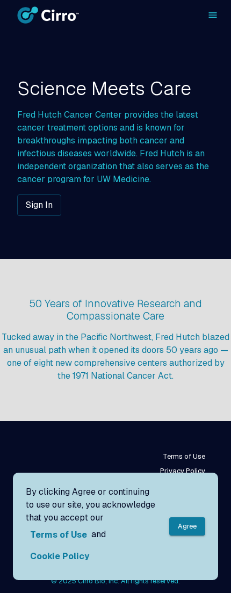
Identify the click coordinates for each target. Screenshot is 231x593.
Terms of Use (184, 456)
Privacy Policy (182, 470)
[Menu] (212, 15)
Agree (187, 526)
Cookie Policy (59, 556)
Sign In (39, 205)
